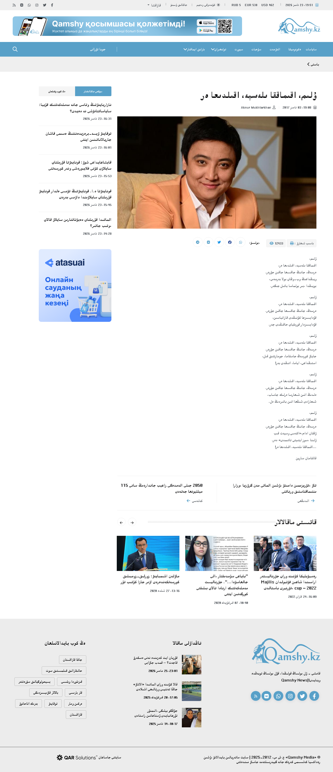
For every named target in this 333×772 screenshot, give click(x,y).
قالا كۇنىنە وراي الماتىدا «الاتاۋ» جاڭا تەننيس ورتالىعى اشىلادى (155, 686)
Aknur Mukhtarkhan (256, 107)
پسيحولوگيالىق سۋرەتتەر (34, 682)
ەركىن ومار (75, 703)
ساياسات (311, 49)
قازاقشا (155, 5)
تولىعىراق (220, 49)
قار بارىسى (75, 693)
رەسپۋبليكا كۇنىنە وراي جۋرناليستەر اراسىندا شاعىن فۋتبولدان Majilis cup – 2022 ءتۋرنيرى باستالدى (288, 582)
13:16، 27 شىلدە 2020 (164, 591)
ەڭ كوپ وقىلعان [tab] (57, 91)
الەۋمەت (275, 49)
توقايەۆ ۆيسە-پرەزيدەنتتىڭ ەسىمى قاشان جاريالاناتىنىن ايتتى (78, 136)
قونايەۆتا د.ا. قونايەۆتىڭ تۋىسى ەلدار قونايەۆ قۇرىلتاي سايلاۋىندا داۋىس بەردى (75, 194)
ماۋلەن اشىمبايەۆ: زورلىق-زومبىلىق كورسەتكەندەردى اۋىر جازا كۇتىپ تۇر (150, 579)
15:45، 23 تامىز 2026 (97, 205)
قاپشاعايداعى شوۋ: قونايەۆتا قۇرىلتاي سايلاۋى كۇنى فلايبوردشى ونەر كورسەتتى (80, 165)
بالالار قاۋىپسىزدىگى (45, 693)
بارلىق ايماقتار (196, 49)
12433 (278, 243)
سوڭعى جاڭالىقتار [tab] (93, 91)
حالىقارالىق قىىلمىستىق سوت (64, 671)
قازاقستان (76, 714)
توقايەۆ (53, 703)
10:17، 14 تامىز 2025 (163, 724)
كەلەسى (197, 501)
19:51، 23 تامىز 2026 (299, 5)
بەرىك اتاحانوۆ (28, 703)
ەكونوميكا (294, 49)
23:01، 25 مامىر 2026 (162, 671)
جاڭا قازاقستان (72, 660)
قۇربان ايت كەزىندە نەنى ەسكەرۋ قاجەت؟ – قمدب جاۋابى (155, 660)
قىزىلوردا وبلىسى (71, 682)
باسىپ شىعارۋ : (304, 243)
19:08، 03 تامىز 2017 (297, 107)
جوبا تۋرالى (98, 49)
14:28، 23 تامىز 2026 (97, 233)
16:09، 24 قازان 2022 (302, 597)
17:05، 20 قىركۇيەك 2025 (160, 697)
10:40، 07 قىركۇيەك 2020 (231, 603)
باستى (315, 64)
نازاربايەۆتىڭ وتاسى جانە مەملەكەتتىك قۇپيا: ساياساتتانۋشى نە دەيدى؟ (75, 107)
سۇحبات (256, 49)
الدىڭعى (303, 501)
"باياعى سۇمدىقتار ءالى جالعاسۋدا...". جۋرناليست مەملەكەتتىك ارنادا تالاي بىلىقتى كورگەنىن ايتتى (222, 585)
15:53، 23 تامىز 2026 (97, 176)
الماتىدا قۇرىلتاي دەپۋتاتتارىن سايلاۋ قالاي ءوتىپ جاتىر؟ (77, 222)
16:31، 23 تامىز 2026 (97, 119)
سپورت (239, 49)
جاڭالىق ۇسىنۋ (179, 5)
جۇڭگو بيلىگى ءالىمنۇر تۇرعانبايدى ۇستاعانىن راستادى (156, 713)
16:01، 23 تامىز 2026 (97, 147)
